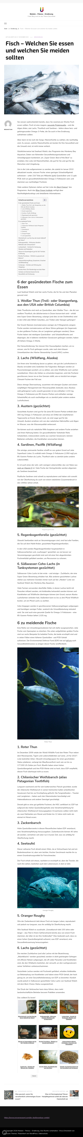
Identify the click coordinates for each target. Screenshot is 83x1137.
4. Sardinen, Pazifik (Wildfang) (28, 213)
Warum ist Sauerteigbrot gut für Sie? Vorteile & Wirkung (31, 253)
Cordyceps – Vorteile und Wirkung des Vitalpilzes (29, 266)
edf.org (69, 640)
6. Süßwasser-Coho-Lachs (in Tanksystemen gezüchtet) (32, 218)
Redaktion (8, 129)
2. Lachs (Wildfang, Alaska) (28, 209)
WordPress (33, 1133)
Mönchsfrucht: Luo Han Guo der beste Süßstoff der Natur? (32, 239)
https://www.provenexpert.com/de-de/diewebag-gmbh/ (26, 1117)
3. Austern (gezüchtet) (26, 211)
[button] (4, 1132)
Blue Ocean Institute (44, 190)
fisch (34, 1076)
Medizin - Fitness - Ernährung (28, 1131)
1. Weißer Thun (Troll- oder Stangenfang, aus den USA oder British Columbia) (33, 206)
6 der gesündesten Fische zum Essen (29, 203)
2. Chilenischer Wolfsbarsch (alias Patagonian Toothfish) (32, 226)
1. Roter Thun (24, 223)
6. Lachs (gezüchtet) (26, 236)
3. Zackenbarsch (25, 229)
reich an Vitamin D (24, 468)
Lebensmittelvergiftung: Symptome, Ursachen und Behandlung (32, 262)
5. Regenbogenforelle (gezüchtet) (29, 215)
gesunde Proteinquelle (56, 125)
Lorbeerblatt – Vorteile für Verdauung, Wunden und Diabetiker (29, 248)
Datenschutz (43, 1133)
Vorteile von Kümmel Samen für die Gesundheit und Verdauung (28, 273)
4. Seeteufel (24, 231)
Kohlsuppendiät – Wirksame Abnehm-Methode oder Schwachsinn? (29, 244)
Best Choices (62, 187)
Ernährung (38, 37)
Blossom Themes (10, 1133)
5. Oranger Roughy (25, 233)
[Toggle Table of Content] (43, 200)
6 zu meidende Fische (24, 221)
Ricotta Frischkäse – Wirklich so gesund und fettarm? (31, 257)
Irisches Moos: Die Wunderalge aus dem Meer (31, 269)
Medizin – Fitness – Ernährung (41, 14)
